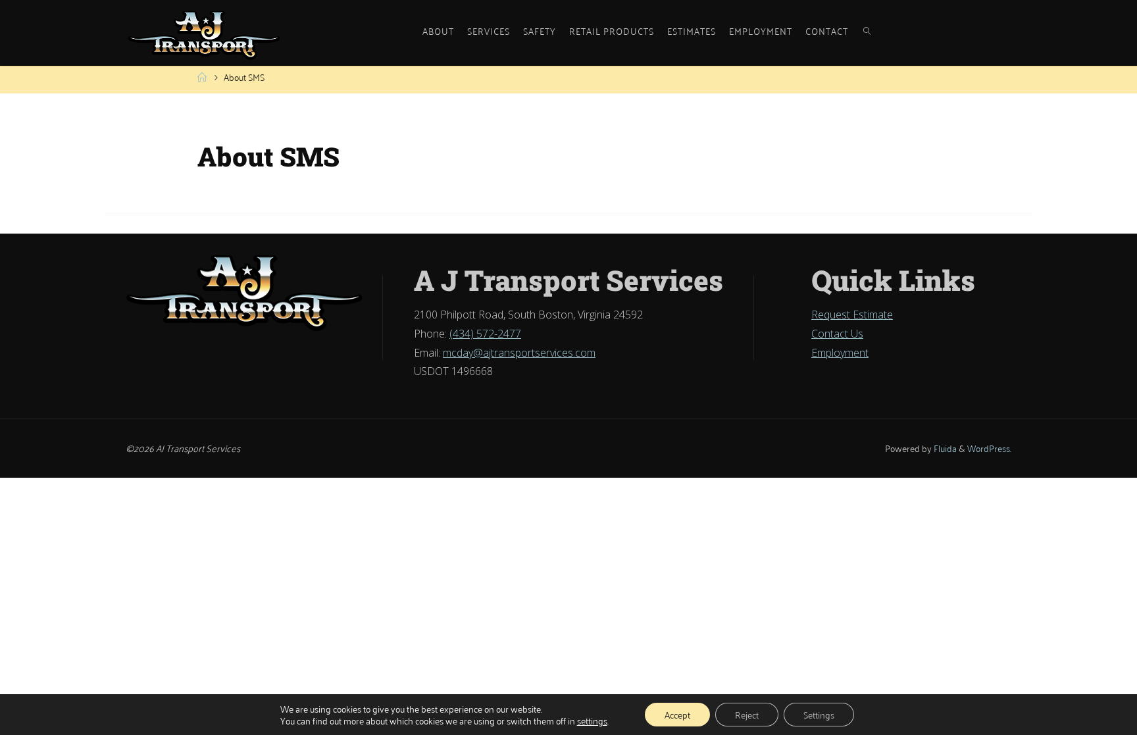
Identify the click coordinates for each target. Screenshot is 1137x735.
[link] (867, 23)
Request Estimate (852, 314)
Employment (840, 352)
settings (592, 720)
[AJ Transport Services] (204, 33)
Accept (677, 714)
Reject (747, 714)
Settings (818, 714)
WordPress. (989, 448)
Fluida (944, 448)
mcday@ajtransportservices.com (519, 352)
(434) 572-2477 (485, 333)
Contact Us (837, 333)
